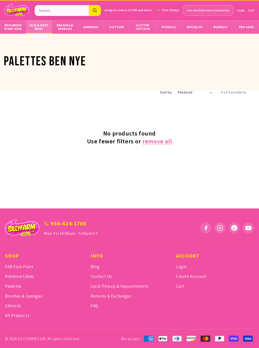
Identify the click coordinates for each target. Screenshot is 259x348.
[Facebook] (205, 228)
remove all (157, 141)
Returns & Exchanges (111, 296)
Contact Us (101, 276)
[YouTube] (248, 228)
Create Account (191, 276)
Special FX (194, 27)
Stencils (168, 27)
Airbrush (90, 27)
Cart (251, 10)
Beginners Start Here (13, 27)
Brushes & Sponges (65, 27)
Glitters (116, 27)
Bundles (220, 27)
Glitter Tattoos (142, 27)
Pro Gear (246, 27)
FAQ (94, 305)
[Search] (95, 10)
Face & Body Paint (39, 27)
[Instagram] (220, 228)
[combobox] (62, 10)
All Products (17, 315)
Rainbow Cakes (19, 276)
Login (241, 10)
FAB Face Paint (19, 266)
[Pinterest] (234, 228)
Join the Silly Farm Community (208, 10)
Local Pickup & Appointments (119, 286)
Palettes (13, 286)
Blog (95, 266)
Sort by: (166, 92)
